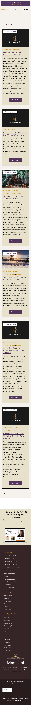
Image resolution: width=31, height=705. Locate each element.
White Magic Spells (9, 573)
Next (15, 494)
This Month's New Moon (10, 564)
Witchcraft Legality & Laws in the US (14, 567)
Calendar (17, 49)
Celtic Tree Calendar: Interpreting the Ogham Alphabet (13, 350)
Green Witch (7, 604)
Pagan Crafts (7, 601)
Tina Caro (8, 49)
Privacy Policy (7, 642)
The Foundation (8, 648)
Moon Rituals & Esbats (10, 582)
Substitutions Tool (9, 559)
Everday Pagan (8, 595)
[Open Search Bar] (19, 9)
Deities (6, 576)
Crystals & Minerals (9, 587)
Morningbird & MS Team (12, 190)
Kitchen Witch (7, 598)
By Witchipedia (10, 193)
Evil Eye (6, 606)
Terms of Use (7, 645)
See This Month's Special (15, 4)
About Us (6, 617)
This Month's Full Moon (10, 561)
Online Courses (8, 631)
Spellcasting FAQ (8, 626)
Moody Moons (8, 623)
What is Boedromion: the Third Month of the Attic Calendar (13, 436)
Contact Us (7, 639)
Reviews (6, 629)
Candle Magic (7, 585)
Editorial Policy (8, 651)
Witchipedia (7, 620)
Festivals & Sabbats (9, 579)
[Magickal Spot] (5, 9)
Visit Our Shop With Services (12, 556)
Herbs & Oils (7, 609)
